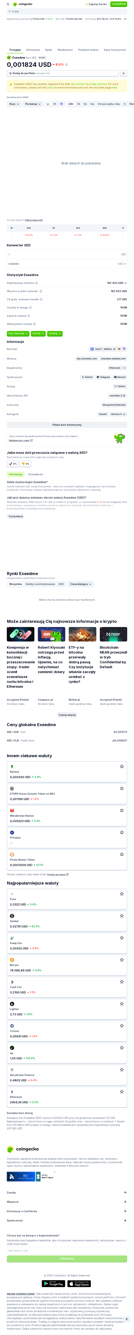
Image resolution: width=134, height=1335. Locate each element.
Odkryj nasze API (34, 220)
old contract (78, 84)
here (114, 87)
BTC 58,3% (103, 19)
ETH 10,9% (115, 19)
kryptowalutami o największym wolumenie (31, 508)
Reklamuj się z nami (19, 440)
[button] (87, 358)
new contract (99, 84)
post (50, 87)
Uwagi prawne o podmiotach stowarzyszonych (31, 578)
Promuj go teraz (56, 874)
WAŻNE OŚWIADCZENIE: (21, 1293)
